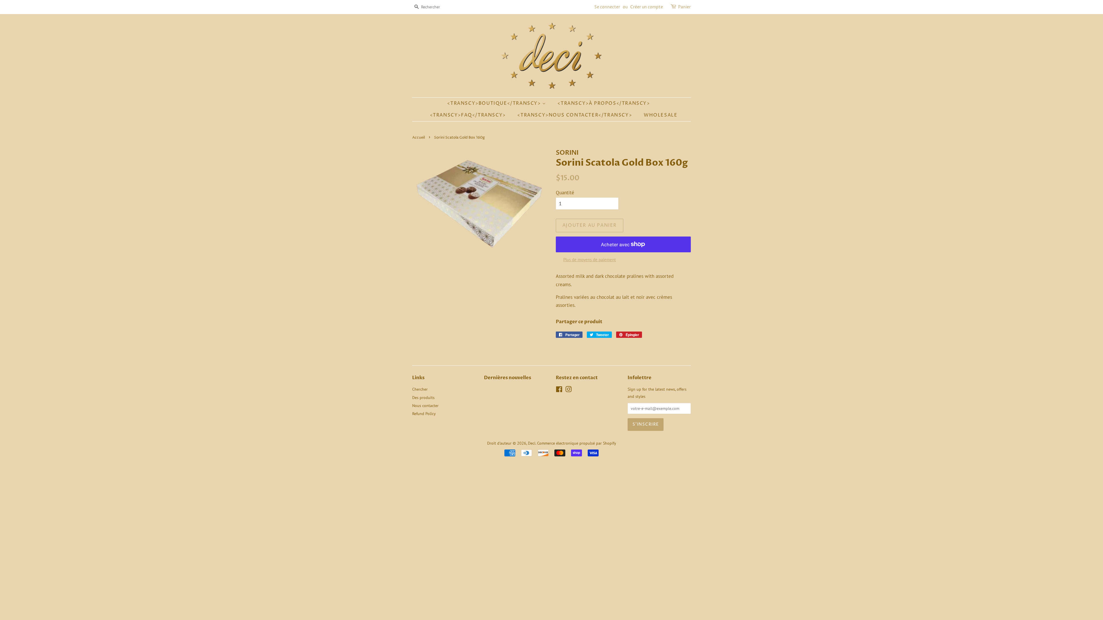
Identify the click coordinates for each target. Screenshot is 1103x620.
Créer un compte (646, 7)
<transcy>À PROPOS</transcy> (604, 103)
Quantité (565, 192)
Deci (531, 443)
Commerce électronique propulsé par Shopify (576, 443)
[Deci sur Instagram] (568, 390)
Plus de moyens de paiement (589, 259)
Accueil (418, 137)
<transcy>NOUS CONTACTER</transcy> (574, 115)
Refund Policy (424, 413)
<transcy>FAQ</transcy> (468, 115)
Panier (684, 7)
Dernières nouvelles (507, 378)
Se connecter (607, 7)
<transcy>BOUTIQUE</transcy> (494, 103)
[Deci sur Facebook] (559, 390)
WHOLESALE (660, 115)
